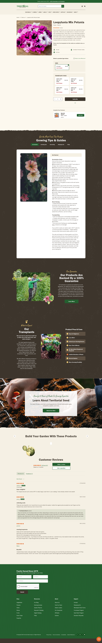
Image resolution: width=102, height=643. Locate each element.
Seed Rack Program (79, 613)
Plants (18, 610)
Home (18, 17)
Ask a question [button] (61, 468)
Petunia (23, 17)
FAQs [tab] (68, 144)
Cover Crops (19, 615)
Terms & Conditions (56, 634)
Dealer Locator (58, 607)
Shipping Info (77, 605)
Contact (76, 602)
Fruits (18, 613)
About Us (57, 602)
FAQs (35, 615)
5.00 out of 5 (44, 465)
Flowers (18, 605)
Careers (57, 615)
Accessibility (63, 634)
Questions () (29, 473)
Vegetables (19, 602)
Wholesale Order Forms (79, 607)
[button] (56, 27)
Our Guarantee (58, 610)
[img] (20, 483)
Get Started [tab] (35, 144)
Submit (22, 592)
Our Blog (36, 602)
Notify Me (75, 99)
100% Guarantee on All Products (57, 1)
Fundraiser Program (79, 610)
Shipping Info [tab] (61, 144)
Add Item (80, 115)
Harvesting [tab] (52, 144)
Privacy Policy (49, 634)
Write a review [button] (61, 464)
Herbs (18, 607)
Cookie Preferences (71, 634)
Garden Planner (38, 607)
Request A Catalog (38, 610)
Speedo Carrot (63, 113)
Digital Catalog (37, 613)
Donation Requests (78, 615)
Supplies (19, 618)
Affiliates (57, 613)
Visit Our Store (58, 605)
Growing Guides (38, 605)
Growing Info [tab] (44, 144)
